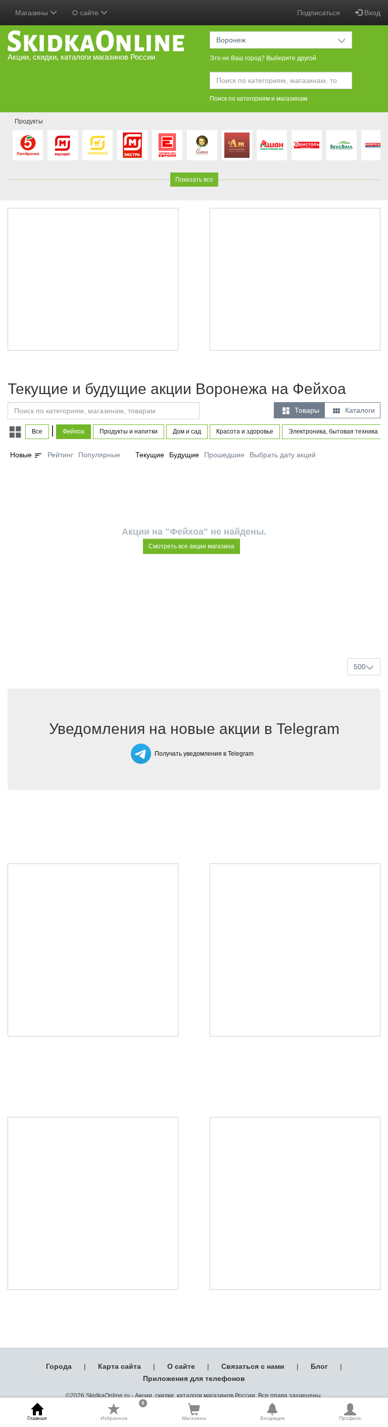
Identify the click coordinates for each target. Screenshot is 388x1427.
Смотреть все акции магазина (191, 546)
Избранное (123, 1412)
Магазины (194, 1418)
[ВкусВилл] (341, 145)
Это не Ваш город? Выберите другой (263, 58)
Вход (371, 13)
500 (360, 667)
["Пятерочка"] (28, 145)
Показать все (194, 179)
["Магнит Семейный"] (97, 145)
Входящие (272, 1418)
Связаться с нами (252, 1366)
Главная (36, 1418)
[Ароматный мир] (237, 145)
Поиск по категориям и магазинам (258, 98)
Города (59, 1366)
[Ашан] (272, 145)
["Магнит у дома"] (62, 145)
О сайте (181, 1366)
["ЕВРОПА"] (167, 145)
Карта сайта (119, 1366)
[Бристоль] (307, 145)
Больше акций (196, 626)
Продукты (29, 121)
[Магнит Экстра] (132, 145)
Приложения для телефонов (194, 1378)
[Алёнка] (202, 145)
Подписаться (318, 13)
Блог (319, 1366)
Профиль (350, 1418)
